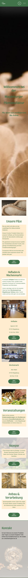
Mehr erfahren (14, 262)
